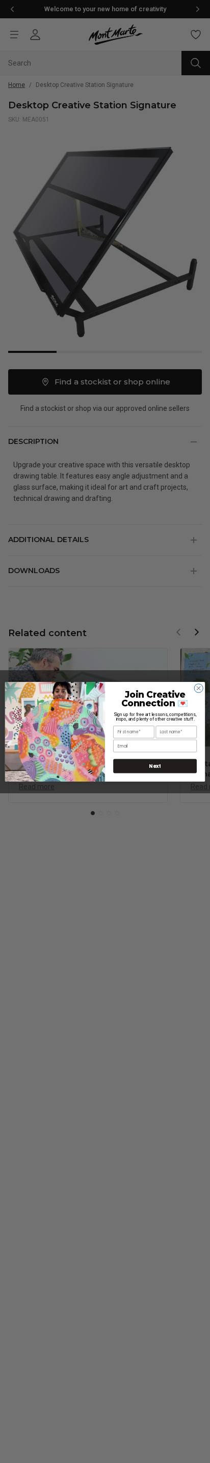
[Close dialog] (198, 687)
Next (155, 765)
